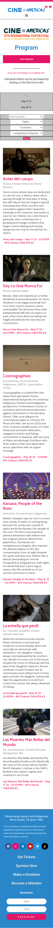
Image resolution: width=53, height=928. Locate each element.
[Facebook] (8, 846)
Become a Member (26, 883)
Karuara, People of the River (22, 506)
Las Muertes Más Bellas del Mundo (26, 742)
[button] (26, 15)
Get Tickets (26, 857)
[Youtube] (30, 846)
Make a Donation (26, 874)
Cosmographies (17, 375)
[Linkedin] (23, 846)
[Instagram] (15, 846)
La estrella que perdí (20, 625)
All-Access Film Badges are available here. (26, 73)
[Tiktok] (45, 846)
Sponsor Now (26, 866)
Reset (26, 138)
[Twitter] (37, 846)
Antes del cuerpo (18, 178)
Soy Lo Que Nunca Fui (22, 285)
